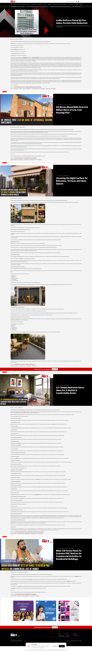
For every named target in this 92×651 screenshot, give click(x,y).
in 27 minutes (66, 548)
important (21, 258)
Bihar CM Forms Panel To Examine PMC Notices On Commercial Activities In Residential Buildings (40, 6)
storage (19, 443)
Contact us (71, 4)
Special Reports (34, 4)
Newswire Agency (69, 104)
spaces (24, 411)
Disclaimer (67, 636)
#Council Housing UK (26, 159)
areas (33, 202)
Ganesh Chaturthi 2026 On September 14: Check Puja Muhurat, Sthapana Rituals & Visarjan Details (29, 531)
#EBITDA (24, 88)
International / (60, 104)
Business (18, 4)
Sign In (67, 1)
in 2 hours (62, 385)
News (67, 633)
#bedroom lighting (40, 533)
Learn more (42, 647)
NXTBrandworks (55, 4)
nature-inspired (37, 494)
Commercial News (14, 572)
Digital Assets (40, 4)
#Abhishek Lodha (28, 88)
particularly (54, 424)
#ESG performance (53, 88)
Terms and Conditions (62, 636)
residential (76, 576)
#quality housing (16, 88)
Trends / (59, 17)
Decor (12, 407)
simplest (16, 458)
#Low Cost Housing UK (38, 159)
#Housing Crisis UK (20, 159)
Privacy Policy (76, 635)
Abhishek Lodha (25, 57)
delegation (13, 588)
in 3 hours (64, 104)
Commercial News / (61, 548)
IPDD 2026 (49, 4)
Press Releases (67, 17)
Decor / (59, 385)
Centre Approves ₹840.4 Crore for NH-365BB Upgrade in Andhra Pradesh (68, 6)
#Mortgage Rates (42, 88)
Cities (60, 4)
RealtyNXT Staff (66, 175)
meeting (19, 586)
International (23, 4)
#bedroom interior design (20, 533)
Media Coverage (61, 635)
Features (14, 4)
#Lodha (12, 88)
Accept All (61, 646)
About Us (75, 633)
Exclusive (45, 4)
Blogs (12, 198)
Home (59, 633)
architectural (38, 479)
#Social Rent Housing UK (14, 159)
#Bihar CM (37, 595)
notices (31, 579)
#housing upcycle (48, 88)
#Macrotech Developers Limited (35, 88)
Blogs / (59, 175)
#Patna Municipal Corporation (25, 595)
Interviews (64, 4)
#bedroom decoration (27, 533)
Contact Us (67, 635)
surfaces (62, 236)
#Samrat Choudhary (32, 595)
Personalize (55, 646)
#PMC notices (19, 595)
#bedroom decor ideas (34, 533)
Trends (13, 39)
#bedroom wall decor (13, 533)
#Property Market (32, 159)
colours (25, 524)
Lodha (12, 43)
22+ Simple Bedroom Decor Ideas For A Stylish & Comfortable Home (24, 364)
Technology (28, 4)
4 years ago (62, 17)
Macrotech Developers (35, 57)
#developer (20, 88)
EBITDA (16, 49)
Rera (68, 4)
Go (81, 4)
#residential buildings (13, 595)
